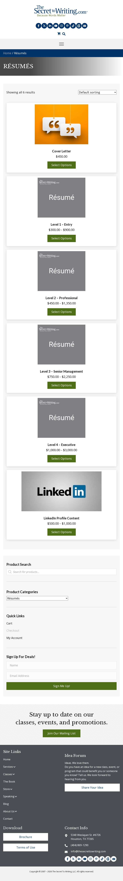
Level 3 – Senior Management (61, 371)
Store (6, 789)
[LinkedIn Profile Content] (61, 491)
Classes (7, 774)
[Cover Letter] (61, 124)
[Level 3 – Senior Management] (61, 344)
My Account (14, 638)
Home (7, 53)
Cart (9, 623)
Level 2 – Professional (62, 298)
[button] (38, 26)
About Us (8, 811)
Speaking (8, 796)
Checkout (12, 630)
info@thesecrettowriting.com (88, 851)
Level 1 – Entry (61, 224)
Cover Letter (61, 151)
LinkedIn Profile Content (61, 518)
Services (8, 766)
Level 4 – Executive (61, 445)
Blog (6, 804)
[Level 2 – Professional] (61, 271)
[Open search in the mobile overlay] (61, 572)
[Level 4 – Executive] (61, 417)
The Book (9, 781)
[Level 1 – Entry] (61, 197)
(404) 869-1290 (79, 845)
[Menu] (61, 44)
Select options (61, 165)
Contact (7, 818)
